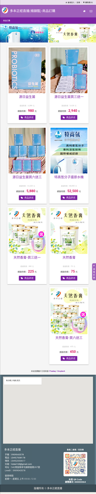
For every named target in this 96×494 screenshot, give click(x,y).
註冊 (78, 2)
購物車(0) (89, 2)
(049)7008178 (18, 457)
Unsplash (61, 371)
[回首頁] (84, 11)
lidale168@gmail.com (21, 464)
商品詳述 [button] (29, 117)
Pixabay (52, 371)
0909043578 (17, 454)
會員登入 (71, 2)
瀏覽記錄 (94, 273)
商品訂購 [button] (6, 21)
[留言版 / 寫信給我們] (91, 11)
